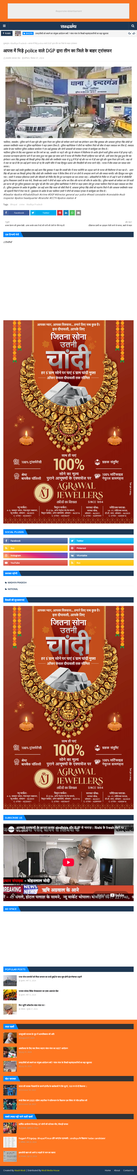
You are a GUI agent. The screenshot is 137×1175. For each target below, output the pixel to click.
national (13, 589)
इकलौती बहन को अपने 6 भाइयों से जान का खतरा (37, 1152)
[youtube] (35, 563)
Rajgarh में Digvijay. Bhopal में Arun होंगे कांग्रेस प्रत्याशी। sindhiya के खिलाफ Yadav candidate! (62, 1138)
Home (108, 1170)
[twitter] (101, 541)
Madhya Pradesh (19, 43)
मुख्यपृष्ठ (6, 43)
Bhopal (13, 204)
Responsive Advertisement (68, 11)
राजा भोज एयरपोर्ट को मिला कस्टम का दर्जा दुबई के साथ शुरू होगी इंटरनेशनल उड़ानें (50, 976)
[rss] (35, 548)
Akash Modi (19, 1170)
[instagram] (35, 555)
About (117, 1170)
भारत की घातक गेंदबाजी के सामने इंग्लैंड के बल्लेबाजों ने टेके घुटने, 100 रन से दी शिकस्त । (53, 1086)
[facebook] (35, 541)
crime (22, 204)
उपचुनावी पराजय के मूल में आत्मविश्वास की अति (36, 1034)
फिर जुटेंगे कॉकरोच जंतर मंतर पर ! (32, 1005)
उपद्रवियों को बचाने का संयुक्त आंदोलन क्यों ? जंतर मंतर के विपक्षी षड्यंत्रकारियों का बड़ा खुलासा (71, 33)
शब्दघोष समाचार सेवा (13, 58)
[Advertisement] (68, 938)
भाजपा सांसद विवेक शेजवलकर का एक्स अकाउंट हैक (38, 990)
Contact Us (128, 1170)
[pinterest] (101, 548)
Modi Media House (50, 1170)
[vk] (101, 555)
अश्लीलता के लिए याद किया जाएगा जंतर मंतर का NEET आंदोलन (43, 1048)
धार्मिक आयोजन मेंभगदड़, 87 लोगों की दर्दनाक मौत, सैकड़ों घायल (43, 1124)
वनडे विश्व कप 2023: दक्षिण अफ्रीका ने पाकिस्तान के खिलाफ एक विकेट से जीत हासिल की (53, 1100)
